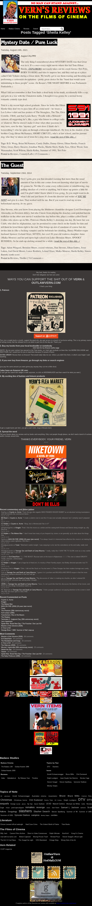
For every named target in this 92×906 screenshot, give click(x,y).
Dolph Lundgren (52, 778)
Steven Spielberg (65, 782)
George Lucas (15, 804)
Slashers (55, 767)
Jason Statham (39, 804)
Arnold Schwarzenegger (55, 774)
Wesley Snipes (52, 786)
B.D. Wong (12, 143)
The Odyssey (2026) (8, 645)
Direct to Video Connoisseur (37, 833)
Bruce (62, 796)
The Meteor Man (16, 533)
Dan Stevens (60, 247)
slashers (25, 811)
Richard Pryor (55, 837)
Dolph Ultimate (54, 833)
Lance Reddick (33, 250)
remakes (30, 807)
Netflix (83, 804)
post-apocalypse (17, 808)
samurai (83, 808)
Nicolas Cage (84, 778)
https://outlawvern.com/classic (66, 903)
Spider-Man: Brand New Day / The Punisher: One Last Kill (21, 623)
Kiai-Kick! (65, 833)
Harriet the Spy (6, 649)
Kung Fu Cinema (77, 833)
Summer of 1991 (48, 150)
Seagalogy (12, 811)
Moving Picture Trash (40, 837)
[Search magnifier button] (61, 28)
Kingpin (18, 528)
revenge (40, 807)
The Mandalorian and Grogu (10, 641)
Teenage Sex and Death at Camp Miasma (29, 551)
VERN (3, 584)
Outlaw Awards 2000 (8, 770)
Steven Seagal (52, 782)
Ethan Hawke (71, 143)
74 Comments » (35, 257)
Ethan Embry (73, 247)
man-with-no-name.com (8, 837)
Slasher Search (42, 811)
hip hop (29, 804)
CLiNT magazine (6, 849)
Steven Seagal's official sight (72, 837)
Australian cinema (39, 796)
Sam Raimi (55, 808)
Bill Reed (4, 518)
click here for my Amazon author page (46, 348)
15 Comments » (42, 153)
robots (48, 807)
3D (1, 796)
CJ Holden (4, 524)
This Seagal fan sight (25, 840)
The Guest (12, 165)
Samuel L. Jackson (70, 807)
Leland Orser (48, 250)
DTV (48, 767)
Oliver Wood (76, 146)
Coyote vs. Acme (15, 512)
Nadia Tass (64, 146)
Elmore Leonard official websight (11, 824)
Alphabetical (11, 778)
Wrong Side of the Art (68, 840)
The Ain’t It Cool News (8, 840)
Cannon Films (87, 796)
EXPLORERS (35, 68)
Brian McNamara (27, 143)
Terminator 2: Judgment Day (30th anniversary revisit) (19, 619)
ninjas (8, 808)
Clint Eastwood (81, 774)
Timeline (35, 778)
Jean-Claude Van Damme (69, 778)
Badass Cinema (14, 29)
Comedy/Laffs (26, 153)
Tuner (17, 545)
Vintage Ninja (53, 840)
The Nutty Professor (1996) (10, 656)
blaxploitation (53, 796)
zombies (54, 815)
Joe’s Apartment (6, 621)
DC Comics (58, 800)
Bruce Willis (70, 774)
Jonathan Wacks (36, 146)
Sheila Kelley (33, 150)
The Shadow (5, 617)
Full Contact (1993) (7, 613)
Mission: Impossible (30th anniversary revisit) (17, 647)
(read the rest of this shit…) (63, 136)
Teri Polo (62, 150)
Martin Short (51, 146)
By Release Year (24, 778)
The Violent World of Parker (49, 824)
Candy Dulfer (42, 143)
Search (35, 29)
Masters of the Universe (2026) (12, 626)
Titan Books (66, 824)
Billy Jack (3, 833)
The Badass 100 (7, 767)
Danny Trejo (48, 800)
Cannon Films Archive (17, 833)
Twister (3, 652)
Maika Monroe (63, 250)
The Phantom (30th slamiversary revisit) (15, 611)
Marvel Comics (59, 804)
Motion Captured (25, 837)
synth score (14, 254)
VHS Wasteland (41, 840)
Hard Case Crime (31, 824)
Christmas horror (20, 800)
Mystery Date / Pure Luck (29, 42)
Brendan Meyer (29, 247)
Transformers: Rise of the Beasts (12, 615)
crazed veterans (45, 247)
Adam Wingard (14, 247)
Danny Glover (56, 143)
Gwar (10, 146)
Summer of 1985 (85, 812)
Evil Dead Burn (14, 557)
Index (3, 778)
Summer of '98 (72, 812)
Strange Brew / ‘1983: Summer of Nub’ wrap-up (17, 630)
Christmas (6, 799)
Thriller (23, 257)
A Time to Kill (6, 628)
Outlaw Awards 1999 (22, 767)
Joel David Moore (16, 250)
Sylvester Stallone (80, 782)
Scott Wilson (19, 150)
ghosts (24, 804)
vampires (35, 815)
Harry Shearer (21, 146)
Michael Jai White (73, 804)
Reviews (26, 29)
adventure (7, 796)
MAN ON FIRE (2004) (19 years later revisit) (23, 539)
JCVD (48, 804)
